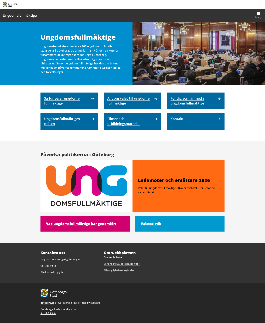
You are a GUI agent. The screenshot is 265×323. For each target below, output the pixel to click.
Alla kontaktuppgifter (52, 272)
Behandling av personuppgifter (122, 263)
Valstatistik (151, 223)
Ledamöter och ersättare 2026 (174, 180)
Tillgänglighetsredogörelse (119, 270)
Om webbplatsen (113, 257)
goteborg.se (47, 302)
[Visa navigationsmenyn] (258, 15)
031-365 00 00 (48, 313)
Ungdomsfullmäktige (20, 15)
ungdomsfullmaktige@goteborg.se (60, 259)
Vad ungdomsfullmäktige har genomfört (81, 223)
